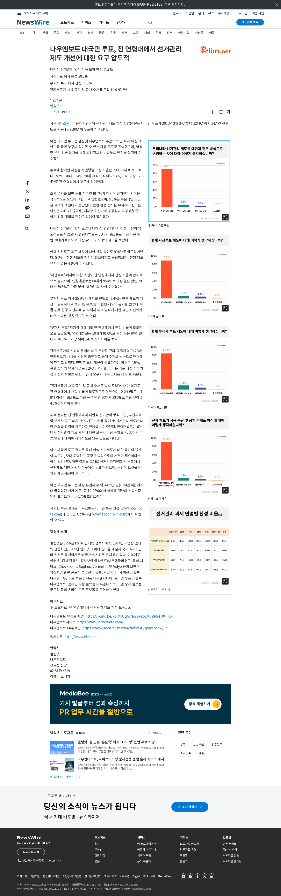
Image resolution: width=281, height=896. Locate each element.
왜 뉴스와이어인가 (148, 844)
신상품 (199, 33)
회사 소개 (22, 876)
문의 (201, 13)
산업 (45, 33)
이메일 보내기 (61, 676)
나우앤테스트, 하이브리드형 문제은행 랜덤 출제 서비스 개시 (121, 759)
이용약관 (35, 876)
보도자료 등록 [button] (31, 852)
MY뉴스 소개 (230, 849)
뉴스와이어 (68, 123)
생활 (68, 33)
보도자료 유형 (188, 849)
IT (34, 33)
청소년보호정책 (93, 876)
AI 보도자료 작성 (218, 13)
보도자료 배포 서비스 (37, 13)
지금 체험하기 (175, 5)
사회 (147, 33)
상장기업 (183, 33)
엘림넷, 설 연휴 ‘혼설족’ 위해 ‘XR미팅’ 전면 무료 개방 (116, 742)
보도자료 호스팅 (232, 861)
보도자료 (67, 22)
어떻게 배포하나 (146, 849)
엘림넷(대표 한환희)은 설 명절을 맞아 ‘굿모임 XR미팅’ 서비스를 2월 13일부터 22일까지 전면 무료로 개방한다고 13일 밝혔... (121, 749)
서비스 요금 (144, 855)
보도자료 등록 (250, 22)
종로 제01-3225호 (129, 884)
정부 (169, 33)
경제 (90, 33)
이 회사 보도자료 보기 (65, 777)
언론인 (121, 22)
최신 (23, 33)
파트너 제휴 (110, 876)
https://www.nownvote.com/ (100, 622)
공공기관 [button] (198, 744)
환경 (158, 33)
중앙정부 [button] (216, 744)
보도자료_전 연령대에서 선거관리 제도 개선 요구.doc (92, 607)
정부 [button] (183, 744)
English (136, 876)
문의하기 (55, 861)
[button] (213, 112)
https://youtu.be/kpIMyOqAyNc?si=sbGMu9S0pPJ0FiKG (128, 616)
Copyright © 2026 (141, 888)
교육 (135, 33)
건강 (79, 33)
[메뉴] (20, 13)
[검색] (150, 22)
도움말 (190, 13)
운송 (113, 33)
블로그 (177, 13)
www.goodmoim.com (109, 514)
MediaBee (164, 876)
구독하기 (157, 733)
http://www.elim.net (80, 637)
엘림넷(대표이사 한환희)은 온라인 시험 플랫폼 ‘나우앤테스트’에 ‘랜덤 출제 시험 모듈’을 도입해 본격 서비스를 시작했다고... (121, 766)
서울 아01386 (41, 888)
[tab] (114, 837)
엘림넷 (56, 106)
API (153, 876)
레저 (124, 33)
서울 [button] (201, 753)
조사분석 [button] (185, 753)
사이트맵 (124, 876)
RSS (82, 733)
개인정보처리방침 (72, 876)
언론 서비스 (229, 844)
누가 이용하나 (145, 861)
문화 (56, 33)
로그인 (243, 13)
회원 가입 (258, 13)
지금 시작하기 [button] (187, 807)
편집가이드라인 (51, 876)
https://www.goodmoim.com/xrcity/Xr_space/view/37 (124, 628)
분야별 (98, 849)
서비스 (86, 22)
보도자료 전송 (231, 855)
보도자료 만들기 (189, 844)
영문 (212, 33)
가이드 (104, 22)
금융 (102, 33)
